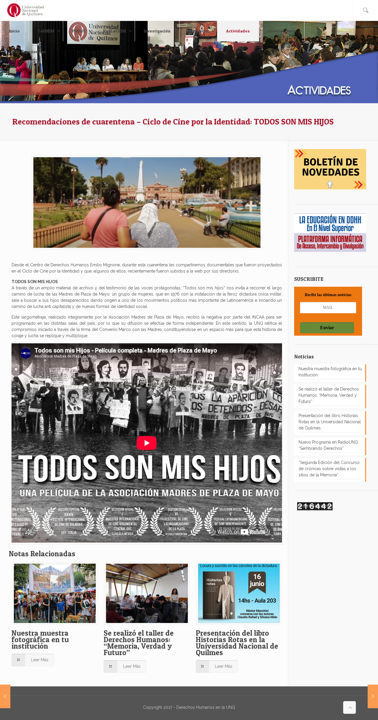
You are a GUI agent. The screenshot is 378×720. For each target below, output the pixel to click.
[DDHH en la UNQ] (25, 10)
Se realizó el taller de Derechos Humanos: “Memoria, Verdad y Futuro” (139, 643)
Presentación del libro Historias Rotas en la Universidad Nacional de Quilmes (237, 643)
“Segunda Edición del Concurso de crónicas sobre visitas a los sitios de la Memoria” (329, 468)
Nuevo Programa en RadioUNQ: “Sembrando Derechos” (329, 445)
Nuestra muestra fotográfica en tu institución (40, 639)
